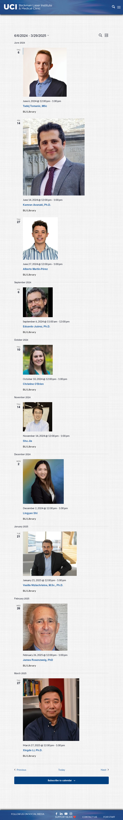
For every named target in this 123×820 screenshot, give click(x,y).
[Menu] (119, 7)
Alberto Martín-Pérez (35, 269)
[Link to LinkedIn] (61, 813)
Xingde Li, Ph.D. (32, 750)
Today (61, 769)
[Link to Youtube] (66, 813)
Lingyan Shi (30, 513)
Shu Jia (27, 441)
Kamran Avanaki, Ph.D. (37, 205)
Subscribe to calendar (60, 780)
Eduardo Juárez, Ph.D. (36, 326)
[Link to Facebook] (56, 813)
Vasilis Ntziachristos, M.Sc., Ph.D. (43, 585)
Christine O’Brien (33, 384)
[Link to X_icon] (51, 813)
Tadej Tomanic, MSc (35, 106)
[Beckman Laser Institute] (28, 7)
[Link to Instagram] (70, 813)
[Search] (112, 7)
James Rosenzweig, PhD (38, 660)
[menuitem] (112, 7)
